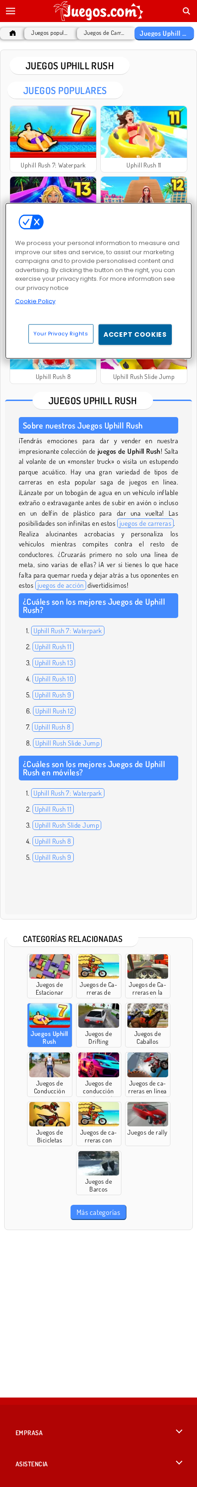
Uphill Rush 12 (54, 711)
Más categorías (98, 1212)
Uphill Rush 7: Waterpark (67, 630)
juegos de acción (61, 585)
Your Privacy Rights (60, 333)
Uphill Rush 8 (52, 727)
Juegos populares (49, 33)
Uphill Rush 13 (54, 662)
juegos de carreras (146, 523)
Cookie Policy (35, 301)
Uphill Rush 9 (53, 695)
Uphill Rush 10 (54, 678)
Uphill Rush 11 (53, 646)
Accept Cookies (135, 334)
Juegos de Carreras (104, 33)
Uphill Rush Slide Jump (67, 743)
